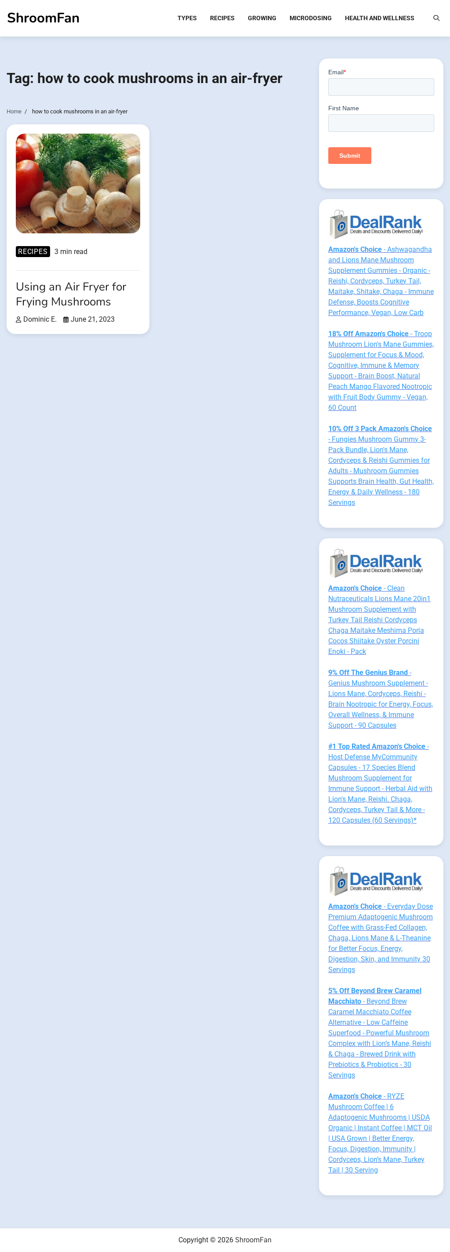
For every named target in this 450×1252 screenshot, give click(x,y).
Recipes (222, 18)
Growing (262, 18)
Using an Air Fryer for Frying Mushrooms (71, 294)
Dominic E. (40, 319)
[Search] (436, 18)
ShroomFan (43, 17)
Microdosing (311, 18)
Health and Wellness (379, 18)
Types (187, 18)
